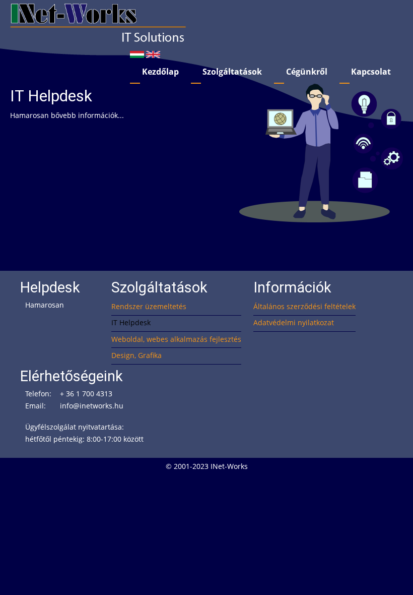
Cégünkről (306, 71)
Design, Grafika (136, 355)
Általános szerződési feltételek (304, 306)
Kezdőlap (160, 71)
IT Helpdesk (131, 322)
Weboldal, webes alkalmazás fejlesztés (176, 339)
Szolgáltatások (232, 71)
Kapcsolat (371, 71)
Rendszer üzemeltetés (148, 306)
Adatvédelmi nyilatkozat (293, 322)
